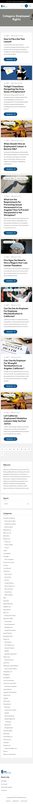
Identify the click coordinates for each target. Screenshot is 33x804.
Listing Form (15, 801)
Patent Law (7, 541)
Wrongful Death (8, 727)
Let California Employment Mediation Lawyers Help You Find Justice (15, 419)
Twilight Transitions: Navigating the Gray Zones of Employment (14, 89)
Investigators (6, 677)
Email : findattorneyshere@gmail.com (17, 1)
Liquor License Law (9, 586)
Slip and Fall (7, 725)
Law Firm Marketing (8, 680)
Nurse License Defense (10, 668)
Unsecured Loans (9, 660)
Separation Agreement (10, 654)
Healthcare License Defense (10, 665)
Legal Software (7, 689)
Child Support (8, 642)
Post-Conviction (8, 589)
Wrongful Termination (10, 630)
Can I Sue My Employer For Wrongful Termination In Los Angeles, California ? (15, 364)
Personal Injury (7, 704)
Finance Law (6, 657)
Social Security (7, 739)
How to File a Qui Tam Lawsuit (14, 40)
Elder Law (6, 612)
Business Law (6, 539)
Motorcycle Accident (9, 521)
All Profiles (4, 781)
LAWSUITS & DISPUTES (9, 683)
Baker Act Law (7, 533)
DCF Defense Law (9, 645)
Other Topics (6, 701)
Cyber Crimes (8, 574)
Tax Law (6, 547)
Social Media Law (7, 736)
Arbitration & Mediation (10, 686)
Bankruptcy (6, 536)
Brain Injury (7, 707)
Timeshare (6, 742)
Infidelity (6, 651)
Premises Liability (7, 730)
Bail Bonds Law (7, 530)
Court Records (7, 568)
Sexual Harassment (22, 178)
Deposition (6, 601)
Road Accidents (8, 527)
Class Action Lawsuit (8, 562)
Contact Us (4, 790)
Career (5, 550)
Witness (5, 751)
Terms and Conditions (6, 787)
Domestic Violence (9, 648)
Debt (4, 598)
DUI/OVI (6, 580)
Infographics (6, 674)
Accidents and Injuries (9, 518)
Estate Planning (7, 633)
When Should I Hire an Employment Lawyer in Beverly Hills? (15, 146)
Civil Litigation (7, 553)
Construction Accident (10, 710)
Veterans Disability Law (10, 748)
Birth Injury (8, 722)
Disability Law (7, 606)
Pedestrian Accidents (10, 524)
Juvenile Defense (9, 583)
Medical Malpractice (9, 719)
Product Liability (8, 544)
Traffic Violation (8, 595)
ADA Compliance (9, 559)
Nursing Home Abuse (10, 615)
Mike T (8, 35)
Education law (7, 609)
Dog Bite (6, 713)
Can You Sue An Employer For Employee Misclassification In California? (16, 312)
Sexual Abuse (8, 592)
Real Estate (6, 733)
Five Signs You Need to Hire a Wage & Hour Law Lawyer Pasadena (15, 263)
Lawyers (8, 801)
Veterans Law (7, 745)
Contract (5, 565)
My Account (4, 784)
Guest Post (6, 663)
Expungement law (8, 636)
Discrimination (8, 290)
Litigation (5, 698)
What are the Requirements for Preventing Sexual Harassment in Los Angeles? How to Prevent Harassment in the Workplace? (16, 207)
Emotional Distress (9, 716)
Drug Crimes (7, 577)
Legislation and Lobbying (9, 692)
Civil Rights (6, 556)
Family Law (6, 639)
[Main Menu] (30, 6)
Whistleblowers (8, 627)
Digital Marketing (7, 603)
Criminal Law (6, 571)
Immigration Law (7, 671)
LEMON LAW (7, 695)
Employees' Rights (9, 68)
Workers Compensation (9, 754)
